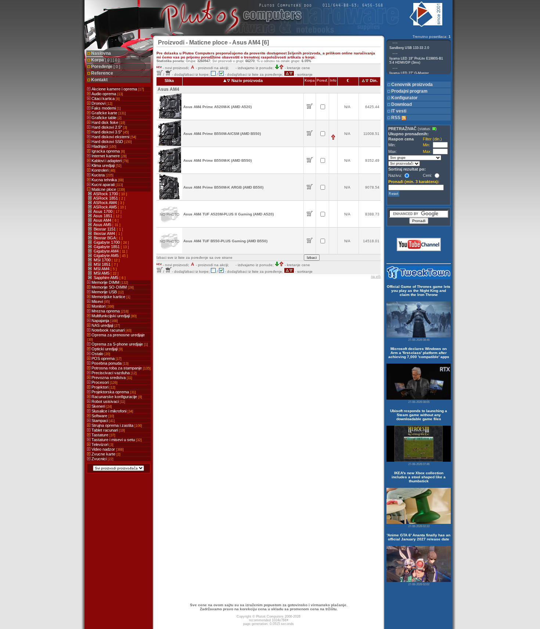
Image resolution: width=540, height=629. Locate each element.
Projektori (102, 387)
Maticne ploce (107, 189)
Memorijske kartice (110, 296)
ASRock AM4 (105, 202)
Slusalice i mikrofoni (111, 411)
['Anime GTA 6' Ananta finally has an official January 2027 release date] (418, 564)
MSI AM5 (102, 273)
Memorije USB (107, 292)
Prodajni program (409, 91)
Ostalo (100, 353)
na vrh (376, 276)
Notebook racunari (111, 330)
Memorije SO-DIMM (112, 287)
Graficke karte (108, 113)
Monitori (102, 306)
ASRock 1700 (106, 194)
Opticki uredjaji (106, 349)
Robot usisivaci (107, 401)
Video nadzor (107, 449)
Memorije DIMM (109, 282)
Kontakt (99, 79)
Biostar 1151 (105, 229)
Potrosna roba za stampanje (120, 368)
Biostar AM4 (105, 233)
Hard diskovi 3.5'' (109, 132)
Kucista (102, 175)
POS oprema (106, 358)
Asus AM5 (102, 224)
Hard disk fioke (107, 122)
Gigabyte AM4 (107, 251)
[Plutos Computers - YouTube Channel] (419, 250)
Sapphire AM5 (106, 277)
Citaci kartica (105, 98)
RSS (396, 117)
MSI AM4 (102, 269)
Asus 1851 (103, 216)
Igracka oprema (107, 151)
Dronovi (101, 103)
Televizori (102, 444)
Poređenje (105, 66)
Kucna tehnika (107, 180)
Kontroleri (102, 170)
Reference (102, 73)
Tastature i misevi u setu (116, 439)
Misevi (100, 301)
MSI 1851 (103, 264)
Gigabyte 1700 (107, 242)
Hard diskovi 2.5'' (108, 127)
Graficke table (106, 117)
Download (401, 104)
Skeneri (101, 406)
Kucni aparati (106, 184)
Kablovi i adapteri (109, 160)
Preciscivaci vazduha (113, 373)
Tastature (102, 435)
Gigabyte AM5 (107, 255)
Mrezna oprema (109, 311)
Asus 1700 (103, 211)
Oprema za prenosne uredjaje (116, 337)
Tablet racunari (107, 430)
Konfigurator (404, 97)
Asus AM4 (102, 220)
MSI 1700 (103, 260)
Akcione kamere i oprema (117, 89)
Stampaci (102, 420)
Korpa (105, 59)
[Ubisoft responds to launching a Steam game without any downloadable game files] (418, 444)
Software (102, 416)
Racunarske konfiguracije (116, 396)
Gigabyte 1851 (107, 246)
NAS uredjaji (105, 325)
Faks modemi (105, 108)
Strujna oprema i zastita (116, 425)
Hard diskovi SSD (111, 141)
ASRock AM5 (105, 207)
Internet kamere (108, 156)
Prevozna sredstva (111, 377)
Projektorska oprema (113, 392)
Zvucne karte (105, 454)
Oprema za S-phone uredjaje (119, 344)
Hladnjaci (103, 146)
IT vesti (398, 111)
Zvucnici (102, 459)
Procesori (104, 382)
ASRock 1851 (106, 198)
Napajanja (104, 320)
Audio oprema (106, 94)
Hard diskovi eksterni (113, 137)
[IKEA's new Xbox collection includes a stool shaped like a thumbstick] (418, 506)
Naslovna (101, 53)
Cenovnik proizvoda (412, 84)
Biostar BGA (105, 238)
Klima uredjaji (106, 165)
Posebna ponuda (109, 363)
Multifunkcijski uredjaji (113, 316)
